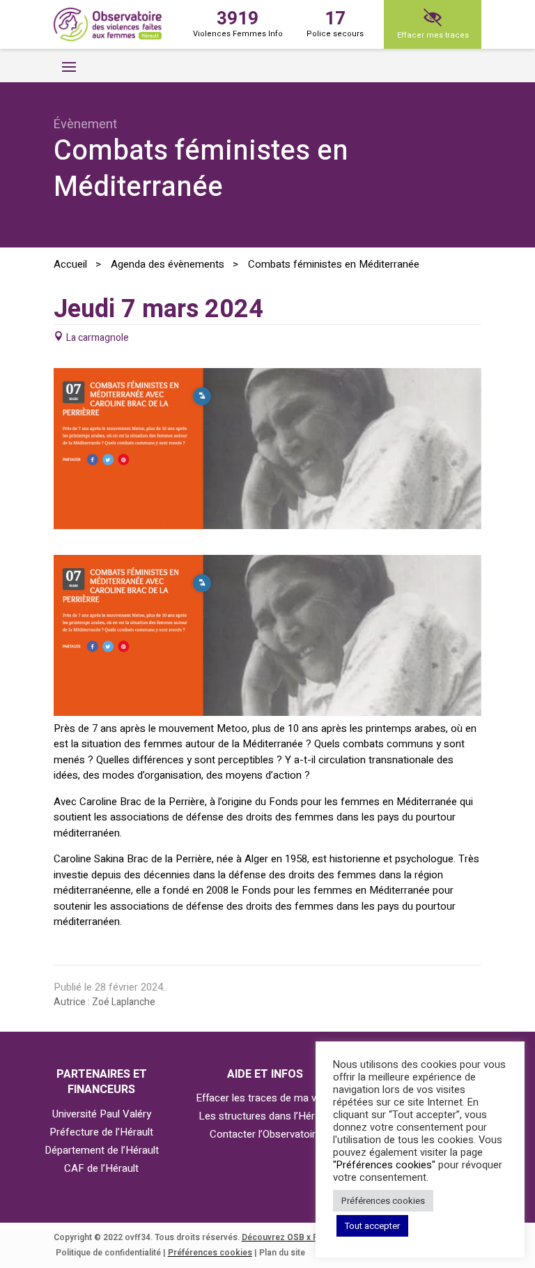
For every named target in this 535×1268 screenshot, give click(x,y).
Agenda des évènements (167, 264)
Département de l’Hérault (102, 1150)
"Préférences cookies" (384, 1165)
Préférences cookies (210, 1252)
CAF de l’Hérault (101, 1168)
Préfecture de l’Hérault (101, 1132)
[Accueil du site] (108, 25)
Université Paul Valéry (101, 1114)
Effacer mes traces (433, 35)
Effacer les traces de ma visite (265, 1098)
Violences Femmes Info (238, 23)
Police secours (335, 23)
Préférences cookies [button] (383, 1200)
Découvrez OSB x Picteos (292, 1237)
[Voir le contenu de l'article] (267, 525)
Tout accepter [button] (372, 1225)
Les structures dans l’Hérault (265, 1116)
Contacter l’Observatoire (265, 1134)
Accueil (70, 264)
